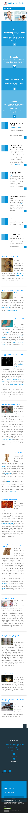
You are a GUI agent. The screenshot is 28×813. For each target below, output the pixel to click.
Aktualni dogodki (15, 219)
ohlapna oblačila (16, 585)
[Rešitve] (14, 66)
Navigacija (7, 8)
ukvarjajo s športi (5, 566)
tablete (7, 332)
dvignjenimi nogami (18, 576)
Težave (15, 292)
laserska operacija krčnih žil (16, 384)
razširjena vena (19, 275)
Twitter (10, 773)
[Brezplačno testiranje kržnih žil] (14, 89)
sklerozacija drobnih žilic (7, 523)
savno (3, 588)
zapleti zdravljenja (12, 491)
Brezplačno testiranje (14, 79)
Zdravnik (14, 57)
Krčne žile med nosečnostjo (15, 235)
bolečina (21, 203)
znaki (18, 304)
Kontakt (14, 102)
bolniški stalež (7, 473)
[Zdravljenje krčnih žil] (14, 44)
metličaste (19, 273)
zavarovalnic (17, 164)
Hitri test (14, 108)
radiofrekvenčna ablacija (7, 386)
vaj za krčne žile (5, 583)
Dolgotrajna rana (15, 173)
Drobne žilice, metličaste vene (18, 197)
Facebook (4, 773)
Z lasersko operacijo (15, 127)
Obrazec (14, 116)
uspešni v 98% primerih (7, 439)
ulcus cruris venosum (12, 310)
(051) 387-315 (14, 756)
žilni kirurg (13, 369)
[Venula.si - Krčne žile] (14, 3)
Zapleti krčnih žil (5, 307)
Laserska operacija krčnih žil (14, 34)
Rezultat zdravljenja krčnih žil (16, 124)
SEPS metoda (16, 391)
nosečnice (16, 607)
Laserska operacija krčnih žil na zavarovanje (18, 146)
